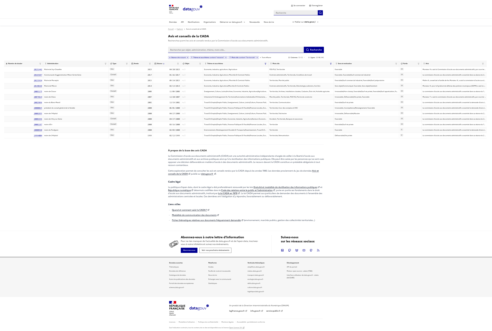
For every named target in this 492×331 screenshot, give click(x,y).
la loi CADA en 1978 (227, 193)
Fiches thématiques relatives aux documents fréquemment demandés (206, 220)
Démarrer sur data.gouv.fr (231, 22)
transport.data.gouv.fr (256, 275)
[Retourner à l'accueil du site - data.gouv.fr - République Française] (199, 308)
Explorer (180, 29)
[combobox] (298, 12)
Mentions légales (227, 322)
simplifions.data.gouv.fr (256, 267)
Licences (172, 322)
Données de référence (177, 271)
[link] (298, 5)
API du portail (292, 267)
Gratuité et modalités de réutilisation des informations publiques (285, 187)
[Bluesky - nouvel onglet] (296, 250)
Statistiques (212, 283)
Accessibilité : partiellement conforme (251, 322)
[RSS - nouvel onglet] (318, 250)
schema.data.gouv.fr (176, 287)
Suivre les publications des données (182, 279)
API (182, 22)
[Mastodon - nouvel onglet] (289, 250)
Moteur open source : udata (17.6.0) (299, 271)
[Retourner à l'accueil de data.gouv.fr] (192, 9)
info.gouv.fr (255, 311)
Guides (210, 267)
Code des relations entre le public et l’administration (247, 190)
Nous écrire (269, 22)
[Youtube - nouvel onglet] (303, 250)
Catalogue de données (177, 275)
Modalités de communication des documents (194, 215)
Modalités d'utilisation (187, 322)
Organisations (210, 22)
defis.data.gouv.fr (254, 283)
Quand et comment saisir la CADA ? (189, 209)
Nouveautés (254, 22)
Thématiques (174, 267)
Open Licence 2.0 (235, 328)
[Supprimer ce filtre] (226, 57)
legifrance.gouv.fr (237, 311)
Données (173, 22)
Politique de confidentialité (208, 322)
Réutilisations (193, 22)
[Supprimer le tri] (187, 57)
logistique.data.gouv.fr (256, 291)
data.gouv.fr (207, 173)
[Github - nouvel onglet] (311, 250)
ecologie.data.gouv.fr (255, 279)
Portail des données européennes (181, 283)
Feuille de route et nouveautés (219, 271)
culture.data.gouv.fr (255, 287)
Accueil (171, 29)
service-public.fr (273, 311)
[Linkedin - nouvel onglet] (282, 250)
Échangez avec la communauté (219, 279)
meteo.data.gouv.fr (255, 271)
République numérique (179, 190)
